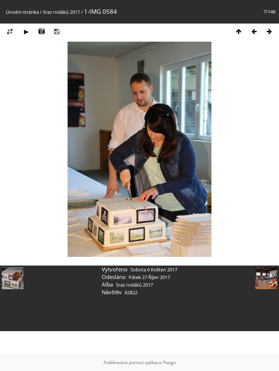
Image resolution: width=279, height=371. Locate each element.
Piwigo (169, 362)
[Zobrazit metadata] (41, 31)
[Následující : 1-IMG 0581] (269, 31)
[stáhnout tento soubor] (56, 31)
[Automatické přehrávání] (26, 31)
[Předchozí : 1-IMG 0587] (254, 31)
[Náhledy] (238, 31)
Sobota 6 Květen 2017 (153, 269)
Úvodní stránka (22, 12)
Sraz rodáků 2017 (61, 12)
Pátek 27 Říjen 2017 (149, 277)
